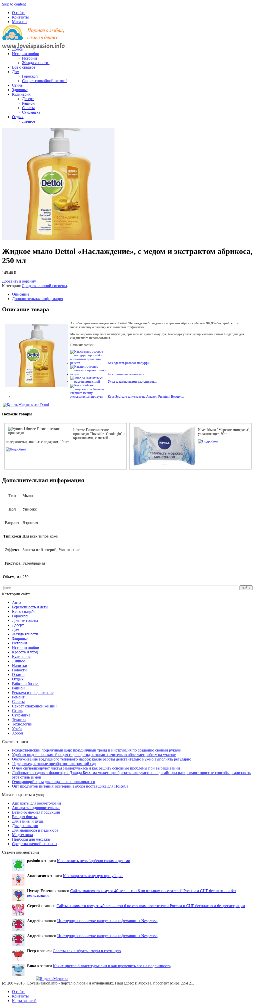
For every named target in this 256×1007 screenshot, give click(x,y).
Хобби (17, 733)
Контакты (20, 17)
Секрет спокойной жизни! (44, 81)
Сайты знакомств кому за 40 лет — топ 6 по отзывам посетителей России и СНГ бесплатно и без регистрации (150, 906)
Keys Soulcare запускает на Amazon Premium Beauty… (146, 396)
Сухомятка (31, 112)
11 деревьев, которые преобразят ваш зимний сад (54, 764)
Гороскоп (30, 76)
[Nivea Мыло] (208, 441)
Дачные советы (25, 620)
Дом (15, 72)
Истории (29, 58)
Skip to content (14, 4)
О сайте (18, 13)
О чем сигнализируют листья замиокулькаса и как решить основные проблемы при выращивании (96, 768)
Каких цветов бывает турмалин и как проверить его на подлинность (111, 966)
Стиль (17, 85)
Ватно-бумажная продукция (36, 812)
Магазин (19, 22)
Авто (16, 602)
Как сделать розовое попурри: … (131, 363)
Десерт (28, 99)
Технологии (22, 724)
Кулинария (21, 94)
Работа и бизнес (25, 683)
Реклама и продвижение (33, 692)
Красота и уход (25, 652)
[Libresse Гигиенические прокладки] (16, 449)
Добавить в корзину (19, 281)
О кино (18, 674)
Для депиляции (25, 826)
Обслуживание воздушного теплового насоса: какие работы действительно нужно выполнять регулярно (101, 759)
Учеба (17, 728)
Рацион (28, 103)
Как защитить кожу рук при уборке (93, 876)
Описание (20, 294)
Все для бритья (25, 817)
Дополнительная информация (37, 299)
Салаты (28, 108)
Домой (18, 49)
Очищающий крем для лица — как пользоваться (53, 782)
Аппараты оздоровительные (36, 808)
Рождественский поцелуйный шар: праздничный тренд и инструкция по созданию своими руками (97, 750)
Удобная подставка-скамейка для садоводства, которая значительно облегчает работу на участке (94, 754)
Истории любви (25, 54)
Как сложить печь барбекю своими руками (93, 861)
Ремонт (18, 697)
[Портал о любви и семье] (33, 41)
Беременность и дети (30, 607)
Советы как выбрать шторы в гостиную (87, 951)
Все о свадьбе (23, 67)
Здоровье (20, 90)
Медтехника (22, 835)
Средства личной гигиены (44, 286)
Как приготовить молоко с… (128, 374)
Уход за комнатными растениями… (132, 381)
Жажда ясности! (36, 63)
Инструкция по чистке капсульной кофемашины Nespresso (107, 921)
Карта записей (24, 1000)
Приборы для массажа (31, 839)
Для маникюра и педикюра (35, 830)
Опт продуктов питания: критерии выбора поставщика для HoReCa (70, 786)
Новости (19, 670)
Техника (19, 719)
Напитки (19, 665)
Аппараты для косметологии (36, 803)
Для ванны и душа (28, 821)
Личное (28, 121)
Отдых (18, 117)
